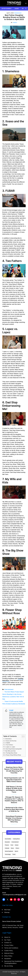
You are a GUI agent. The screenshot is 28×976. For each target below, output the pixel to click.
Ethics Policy (8, 956)
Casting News (16, 838)
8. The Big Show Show (11, 753)
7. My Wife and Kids (10, 751)
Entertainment (7, 8)
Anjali (15, 22)
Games (17, 8)
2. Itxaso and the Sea (10, 741)
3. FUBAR (7, 743)
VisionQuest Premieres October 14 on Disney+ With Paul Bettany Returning (14, 819)
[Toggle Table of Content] (22, 736)
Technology (8, 854)
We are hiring (8, 966)
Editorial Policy (9, 953)
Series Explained (9, 851)
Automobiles (8, 838)
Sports (16, 851)
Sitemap (6, 912)
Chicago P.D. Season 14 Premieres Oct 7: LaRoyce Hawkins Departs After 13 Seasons (14, 799)
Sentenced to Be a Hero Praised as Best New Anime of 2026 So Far (14, 809)
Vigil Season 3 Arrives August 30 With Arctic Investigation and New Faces (14, 789)
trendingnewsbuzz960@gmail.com (14, 894)
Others (17, 848)
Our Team (7, 940)
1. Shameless (8, 738)
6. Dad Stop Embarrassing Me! (13, 749)
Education (7, 842)
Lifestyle (7, 848)
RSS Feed (7, 909)
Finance (7, 845)
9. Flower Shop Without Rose (13, 755)
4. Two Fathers (9, 745)
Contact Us (7, 942)
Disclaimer (7, 958)
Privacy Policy (8, 945)
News (12, 848)
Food (12, 845)
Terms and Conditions (11, 948)
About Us (7, 937)
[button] (26, 9)
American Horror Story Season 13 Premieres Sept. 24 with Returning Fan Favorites (14, 770)
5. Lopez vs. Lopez (10, 747)
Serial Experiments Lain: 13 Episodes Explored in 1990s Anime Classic (14, 779)
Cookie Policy (8, 950)
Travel (13, 854)
